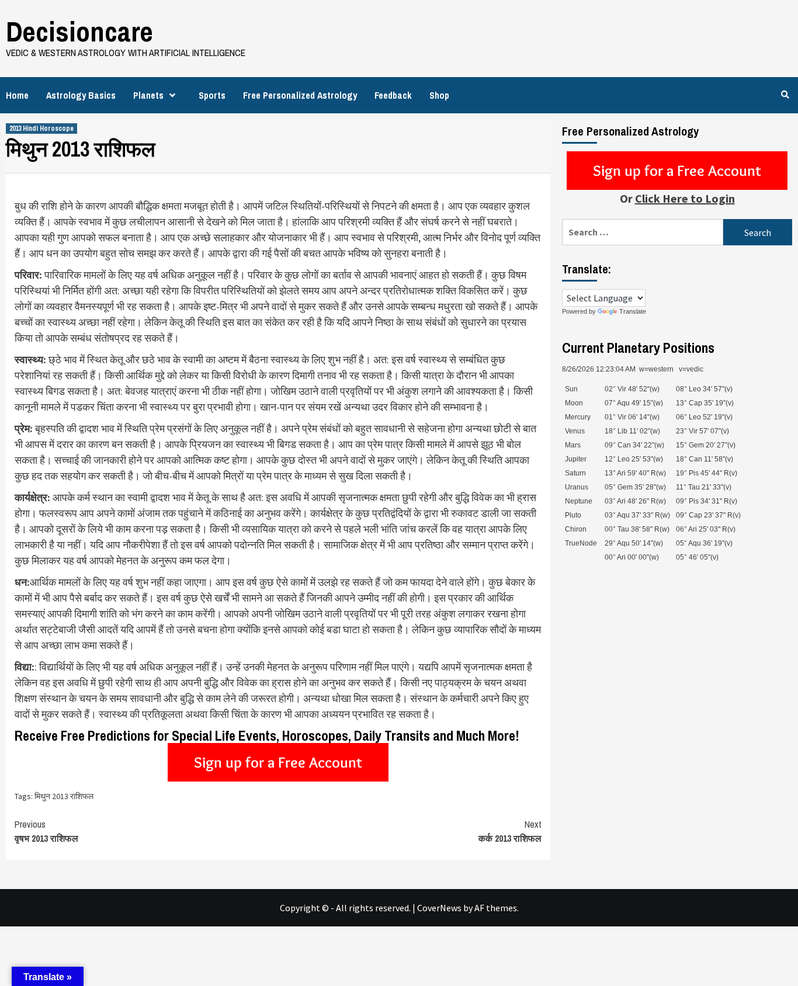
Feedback (393, 95)
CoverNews (439, 908)
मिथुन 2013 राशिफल (63, 796)
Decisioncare (79, 31)
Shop (439, 95)
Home (17, 95)
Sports (212, 95)
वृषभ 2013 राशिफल (46, 831)
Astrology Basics (81, 95)
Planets (148, 95)
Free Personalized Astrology (300, 95)
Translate (632, 311)
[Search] (785, 95)
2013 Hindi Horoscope (41, 128)
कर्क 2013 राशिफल (510, 831)
